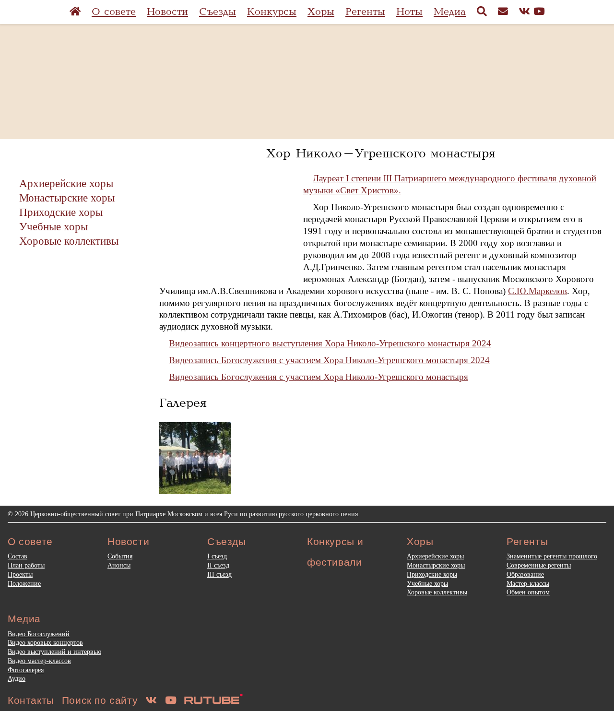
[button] (195, 458)
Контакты (31, 700)
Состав (17, 556)
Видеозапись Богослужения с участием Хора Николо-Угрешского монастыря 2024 (329, 360)
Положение (24, 583)
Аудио (16, 678)
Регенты (365, 11)
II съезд (218, 565)
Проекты (20, 574)
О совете (114, 11)
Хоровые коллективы (68, 241)
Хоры (320, 11)
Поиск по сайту (100, 700)
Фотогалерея (26, 670)
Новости (167, 11)
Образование (525, 574)
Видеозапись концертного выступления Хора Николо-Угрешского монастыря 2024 (330, 343)
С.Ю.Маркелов (537, 291)
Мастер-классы (528, 583)
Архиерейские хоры (66, 183)
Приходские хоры (61, 212)
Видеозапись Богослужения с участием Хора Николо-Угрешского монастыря (318, 377)
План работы (26, 565)
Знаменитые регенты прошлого (552, 556)
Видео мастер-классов (39, 660)
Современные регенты (539, 565)
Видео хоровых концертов (45, 642)
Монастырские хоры (67, 197)
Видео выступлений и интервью (54, 651)
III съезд (219, 574)
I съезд (217, 556)
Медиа (450, 11)
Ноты (409, 11)
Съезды (217, 11)
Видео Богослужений (39, 634)
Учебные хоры (53, 226)
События (119, 556)
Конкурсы (271, 11)
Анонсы (118, 565)
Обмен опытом (528, 592)
